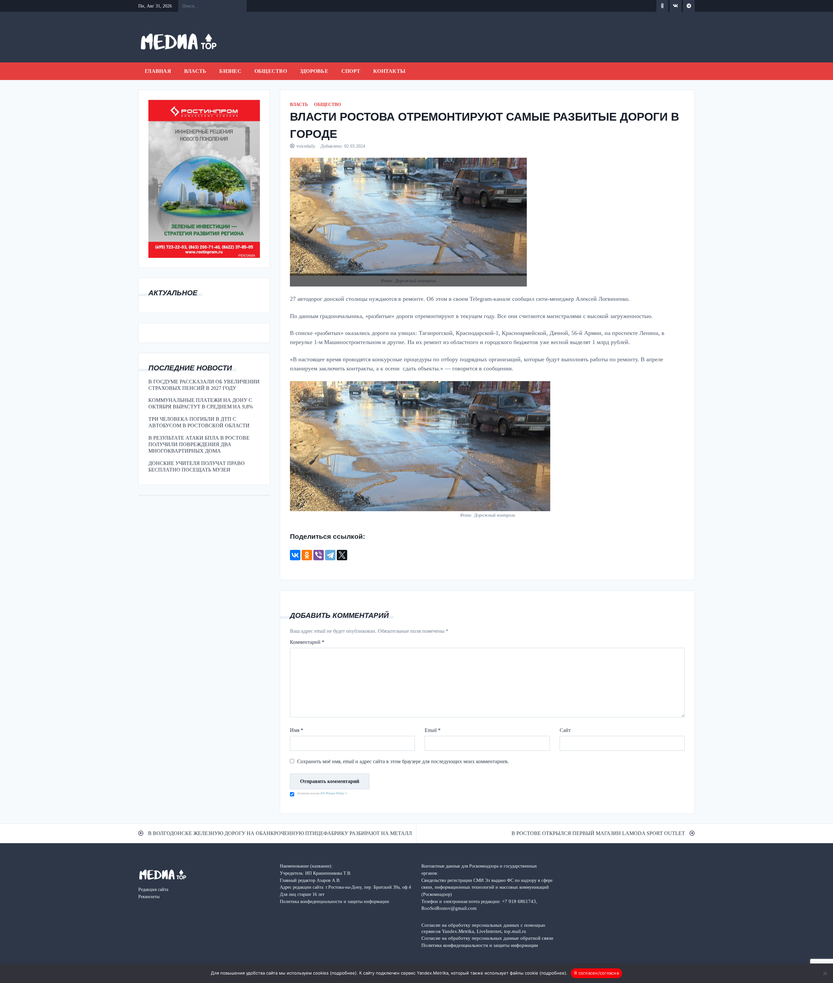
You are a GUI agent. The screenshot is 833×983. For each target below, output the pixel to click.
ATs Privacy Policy (332, 793)
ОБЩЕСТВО (270, 71)
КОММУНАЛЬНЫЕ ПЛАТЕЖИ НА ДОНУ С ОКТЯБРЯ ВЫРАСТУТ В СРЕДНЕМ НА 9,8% (200, 403)
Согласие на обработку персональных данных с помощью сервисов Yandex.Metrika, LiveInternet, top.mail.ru (483, 928)
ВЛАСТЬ (195, 71)
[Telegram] (330, 555)
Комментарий (307, 642)
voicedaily (305, 146)
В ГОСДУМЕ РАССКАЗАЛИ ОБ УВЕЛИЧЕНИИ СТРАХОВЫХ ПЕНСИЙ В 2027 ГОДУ (204, 385)
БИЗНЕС (230, 71)
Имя (296, 730)
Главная (158, 71)
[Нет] (825, 973)
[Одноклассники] (307, 555)
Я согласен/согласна (596, 973)
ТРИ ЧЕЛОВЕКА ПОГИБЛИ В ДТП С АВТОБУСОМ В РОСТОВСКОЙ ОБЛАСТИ (199, 422)
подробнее (343, 973)
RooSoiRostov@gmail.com (449, 908)
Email (433, 730)
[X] (342, 555)
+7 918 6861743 (519, 901)
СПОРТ (350, 71)
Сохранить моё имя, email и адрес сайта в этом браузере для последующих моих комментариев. (403, 761)
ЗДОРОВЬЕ (314, 71)
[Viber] (318, 555)
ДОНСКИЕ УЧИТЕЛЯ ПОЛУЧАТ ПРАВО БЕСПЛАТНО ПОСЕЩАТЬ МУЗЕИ (196, 466)
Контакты (389, 71)
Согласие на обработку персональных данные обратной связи (487, 938)
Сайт (565, 730)
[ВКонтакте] (295, 555)
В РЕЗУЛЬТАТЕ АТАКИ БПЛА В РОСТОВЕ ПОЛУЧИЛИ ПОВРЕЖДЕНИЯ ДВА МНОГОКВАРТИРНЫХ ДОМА (199, 444)
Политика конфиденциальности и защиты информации (479, 945)
